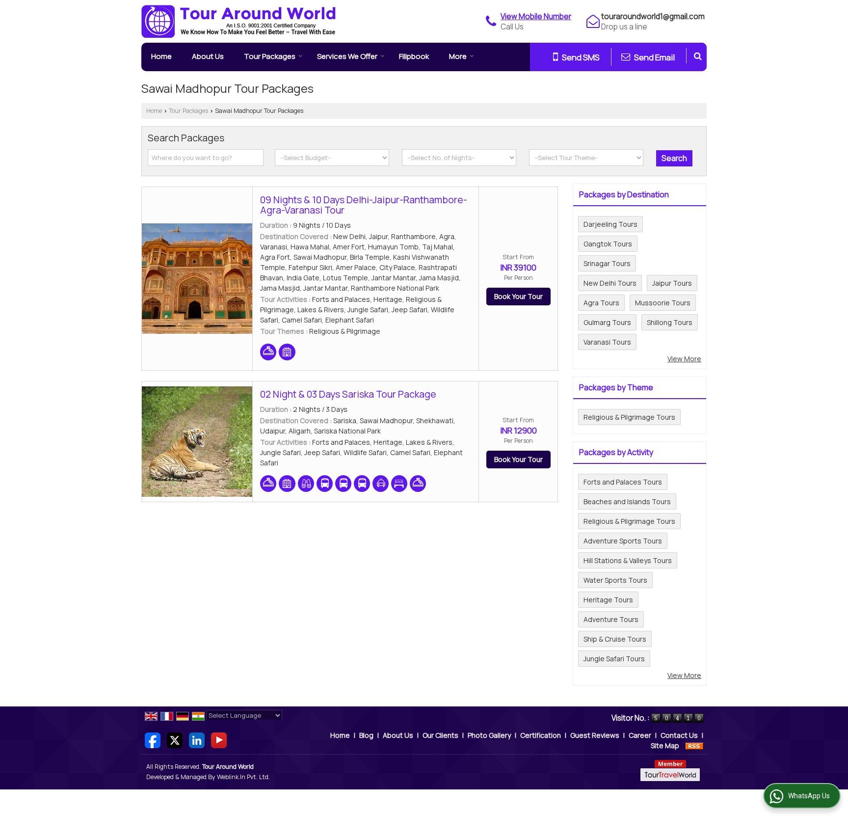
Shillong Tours (669, 322)
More (458, 56)
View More (684, 358)
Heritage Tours (608, 599)
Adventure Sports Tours (622, 540)
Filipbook (414, 56)
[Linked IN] (197, 739)
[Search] (698, 55)
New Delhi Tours (609, 283)
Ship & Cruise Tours (614, 639)
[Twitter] (175, 739)
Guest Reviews (594, 735)
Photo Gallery (489, 735)
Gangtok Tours (607, 243)
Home (161, 56)
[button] (536, 16)
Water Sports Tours (615, 580)
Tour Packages (269, 56)
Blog (366, 735)
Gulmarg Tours (607, 322)
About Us (208, 56)
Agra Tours (601, 302)
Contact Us (679, 735)
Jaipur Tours (672, 283)
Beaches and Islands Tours (627, 501)
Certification (540, 735)
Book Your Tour (518, 296)
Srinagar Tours (607, 263)
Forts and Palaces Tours (622, 482)
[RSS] (694, 745)
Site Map (665, 745)
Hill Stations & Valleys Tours (627, 560)
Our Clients (440, 735)
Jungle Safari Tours (614, 658)
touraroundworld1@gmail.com (653, 16)
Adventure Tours (610, 619)
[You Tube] (219, 739)
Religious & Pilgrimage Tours (629, 417)
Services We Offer (347, 56)
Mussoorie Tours (662, 302)
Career (640, 735)
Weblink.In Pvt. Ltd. (243, 777)
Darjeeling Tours (610, 224)
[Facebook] (152, 739)
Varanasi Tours (607, 342)
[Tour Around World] (239, 21)
